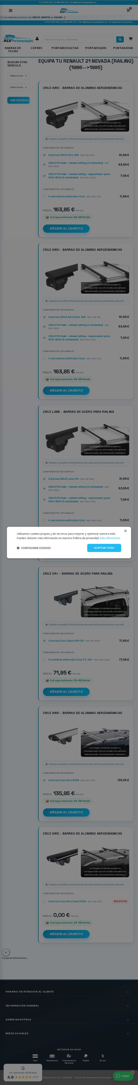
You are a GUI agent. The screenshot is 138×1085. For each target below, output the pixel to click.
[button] (34, 548)
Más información (110, 538)
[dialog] (69, 542)
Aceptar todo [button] (104, 547)
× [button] (125, 531)
